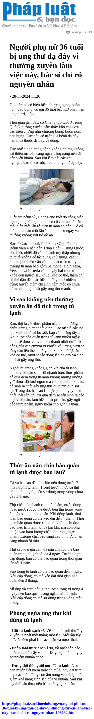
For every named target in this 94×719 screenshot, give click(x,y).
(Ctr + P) (81, 32)
